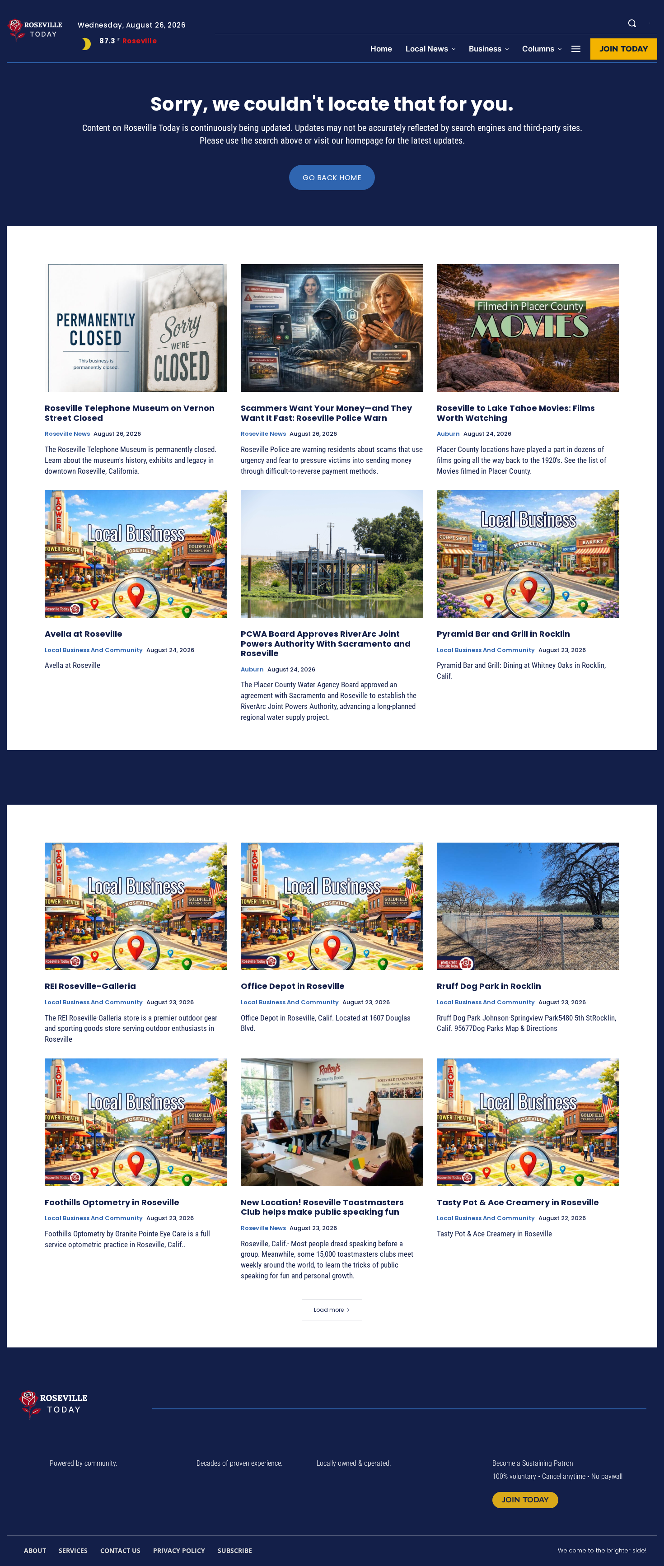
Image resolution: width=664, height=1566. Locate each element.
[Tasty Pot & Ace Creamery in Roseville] (528, 1122)
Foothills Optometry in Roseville (112, 1202)
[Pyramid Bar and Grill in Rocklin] (528, 554)
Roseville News (67, 434)
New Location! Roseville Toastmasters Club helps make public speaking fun (322, 1207)
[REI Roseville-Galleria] (136, 906)
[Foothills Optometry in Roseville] (136, 1122)
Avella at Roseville (83, 633)
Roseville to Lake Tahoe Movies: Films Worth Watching (516, 413)
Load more (329, 1310)
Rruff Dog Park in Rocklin (489, 986)
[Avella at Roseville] (136, 554)
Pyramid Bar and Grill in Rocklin (503, 633)
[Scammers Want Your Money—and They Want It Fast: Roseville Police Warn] (332, 328)
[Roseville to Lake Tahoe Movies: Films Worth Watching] (528, 328)
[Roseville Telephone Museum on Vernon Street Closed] (136, 328)
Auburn (448, 434)
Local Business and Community (94, 650)
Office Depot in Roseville (293, 986)
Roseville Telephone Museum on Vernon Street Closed (130, 413)
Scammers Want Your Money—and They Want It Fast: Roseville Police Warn (326, 413)
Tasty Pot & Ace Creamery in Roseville (518, 1202)
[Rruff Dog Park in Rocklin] (528, 906)
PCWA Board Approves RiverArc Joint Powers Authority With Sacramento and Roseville (326, 643)
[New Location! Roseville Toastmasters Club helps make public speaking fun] (332, 1122)
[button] (632, 23)
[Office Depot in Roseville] (332, 906)
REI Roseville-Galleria (90, 986)
